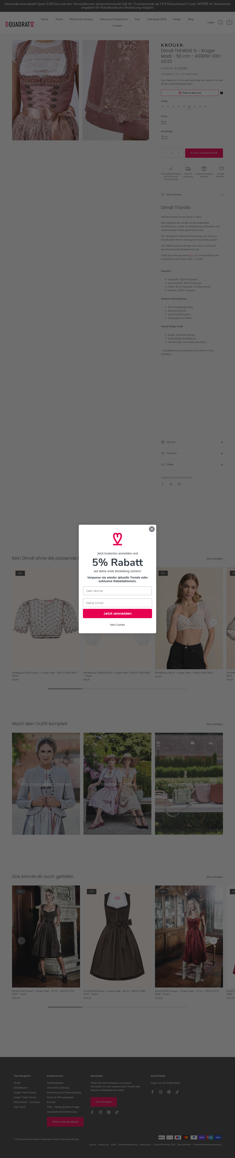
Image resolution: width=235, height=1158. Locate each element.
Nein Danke (117, 625)
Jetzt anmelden (117, 613)
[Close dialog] (152, 529)
